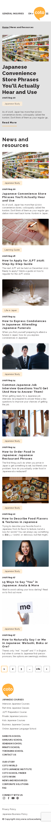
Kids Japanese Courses (13, 720)
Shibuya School (11, 736)
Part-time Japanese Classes (15, 708)
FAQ (4, 788)
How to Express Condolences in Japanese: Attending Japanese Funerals (24, 324)
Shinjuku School (12, 740)
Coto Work (9, 777)
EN (29, 13)
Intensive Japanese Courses (15, 704)
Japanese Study (12, 104)
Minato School (11, 747)
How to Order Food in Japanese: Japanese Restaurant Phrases (18, 455)
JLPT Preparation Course (14, 712)
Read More (9, 122)
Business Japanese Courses (16, 724)
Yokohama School (13, 751)
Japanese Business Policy (14, 814)
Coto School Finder (14, 773)
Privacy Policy (9, 809)
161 (38, 669)
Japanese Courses (13, 699)
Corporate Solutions (15, 784)
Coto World (9, 765)
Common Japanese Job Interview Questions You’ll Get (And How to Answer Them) (25, 388)
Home (5, 27)
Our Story (8, 762)
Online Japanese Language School (19, 729)
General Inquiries (13, 13)
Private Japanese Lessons (14, 716)
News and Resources (14, 780)
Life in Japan (11, 310)
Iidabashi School (12, 743)
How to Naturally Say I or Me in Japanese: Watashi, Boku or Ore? (25, 643)
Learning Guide (12, 250)
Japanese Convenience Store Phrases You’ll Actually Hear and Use (21, 79)
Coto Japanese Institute (17, 769)
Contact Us (9, 755)
